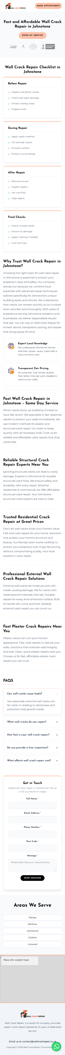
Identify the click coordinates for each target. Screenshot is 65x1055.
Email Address (32, 813)
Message (32, 856)
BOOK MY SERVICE (32, 35)
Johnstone (32, 930)
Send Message (32, 878)
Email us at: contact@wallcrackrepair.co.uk (32, 1041)
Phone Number (32, 827)
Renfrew (32, 924)
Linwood (32, 944)
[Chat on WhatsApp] (56, 1046)
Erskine (33, 937)
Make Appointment (48, 6)
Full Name (32, 799)
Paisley (32, 917)
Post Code (32, 841)
